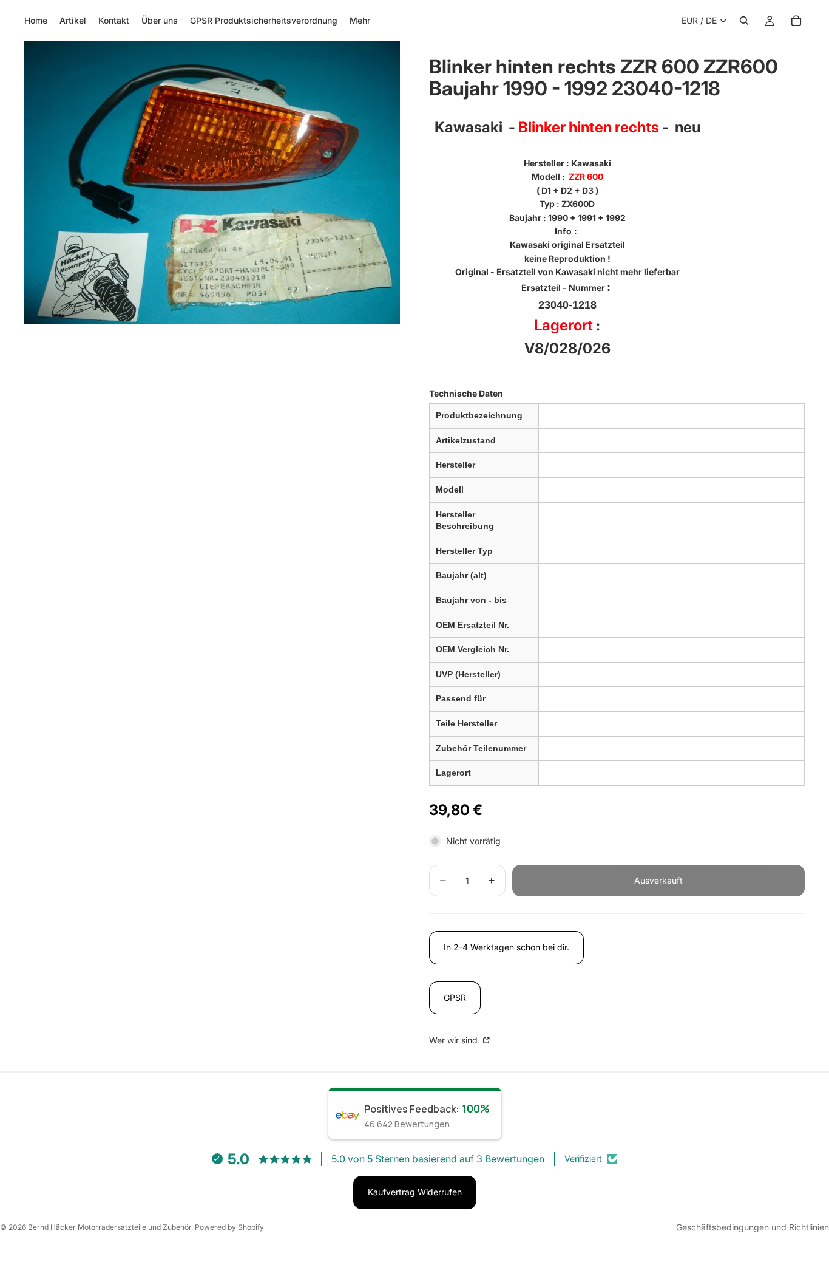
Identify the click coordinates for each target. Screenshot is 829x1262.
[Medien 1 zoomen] (212, 182)
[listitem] (359, 21)
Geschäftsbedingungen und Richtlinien (752, 1227)
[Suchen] (744, 20)
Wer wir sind (454, 1040)
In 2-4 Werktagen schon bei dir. (506, 947)
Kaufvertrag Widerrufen (415, 1192)
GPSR (455, 997)
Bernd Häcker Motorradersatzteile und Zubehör (109, 1227)
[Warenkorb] (796, 20)
